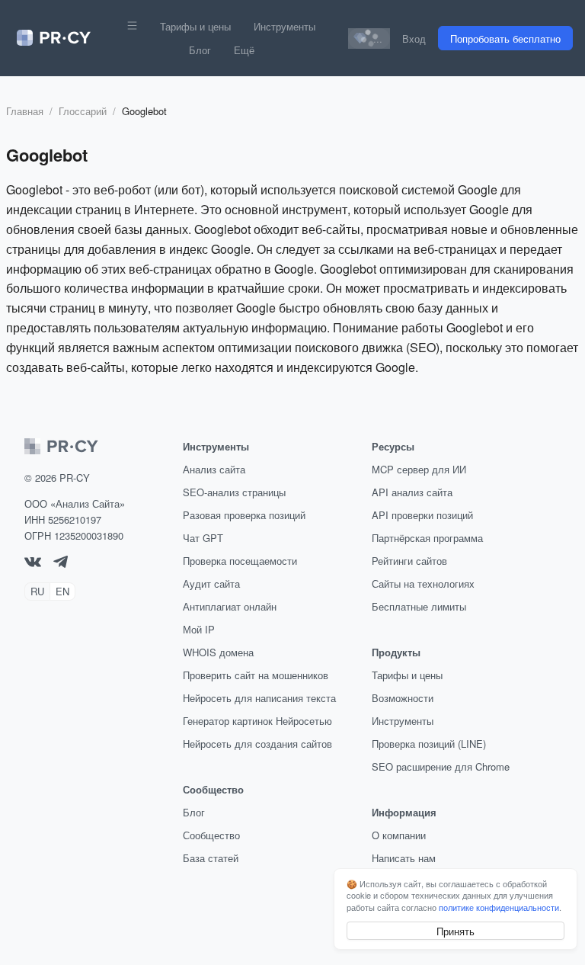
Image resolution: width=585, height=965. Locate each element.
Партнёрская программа (427, 538)
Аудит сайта (211, 583)
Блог (200, 50)
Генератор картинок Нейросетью (257, 720)
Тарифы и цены (195, 26)
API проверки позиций (422, 515)
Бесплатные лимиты (419, 606)
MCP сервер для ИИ (419, 469)
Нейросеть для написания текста (259, 698)
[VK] (32, 563)
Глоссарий (83, 111)
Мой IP (199, 629)
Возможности (402, 698)
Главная (24, 111)
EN (62, 591)
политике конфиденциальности (499, 907)
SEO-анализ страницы (234, 492)
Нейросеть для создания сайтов (257, 743)
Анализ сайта (214, 469)
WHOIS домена (218, 652)
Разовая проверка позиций (244, 515)
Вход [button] (414, 38)
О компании (399, 835)
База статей (210, 858)
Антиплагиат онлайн (230, 606)
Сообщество (211, 835)
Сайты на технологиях (423, 583)
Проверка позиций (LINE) (429, 743)
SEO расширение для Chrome (441, 766)
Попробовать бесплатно (505, 38)
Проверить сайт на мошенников (255, 675)
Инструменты (284, 26)
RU (37, 591)
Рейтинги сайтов (409, 560)
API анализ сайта (412, 492)
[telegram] (60, 563)
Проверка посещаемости (240, 560)
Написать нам (404, 858)
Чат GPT (203, 538)
